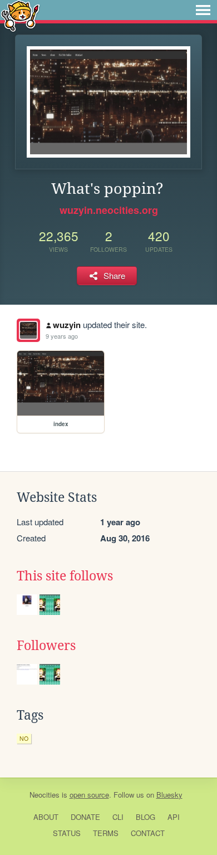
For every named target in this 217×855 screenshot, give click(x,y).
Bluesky (169, 794)
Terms (106, 833)
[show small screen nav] (203, 10)
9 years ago (62, 335)
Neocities (44, 794)
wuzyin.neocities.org (109, 210)
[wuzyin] (28, 330)
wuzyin (67, 325)
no (23, 738)
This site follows (65, 576)
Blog (145, 817)
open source (89, 794)
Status (67, 833)
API (173, 817)
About (45, 817)
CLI (118, 817)
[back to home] (20, 15)
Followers (46, 645)
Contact (148, 833)
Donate (85, 817)
